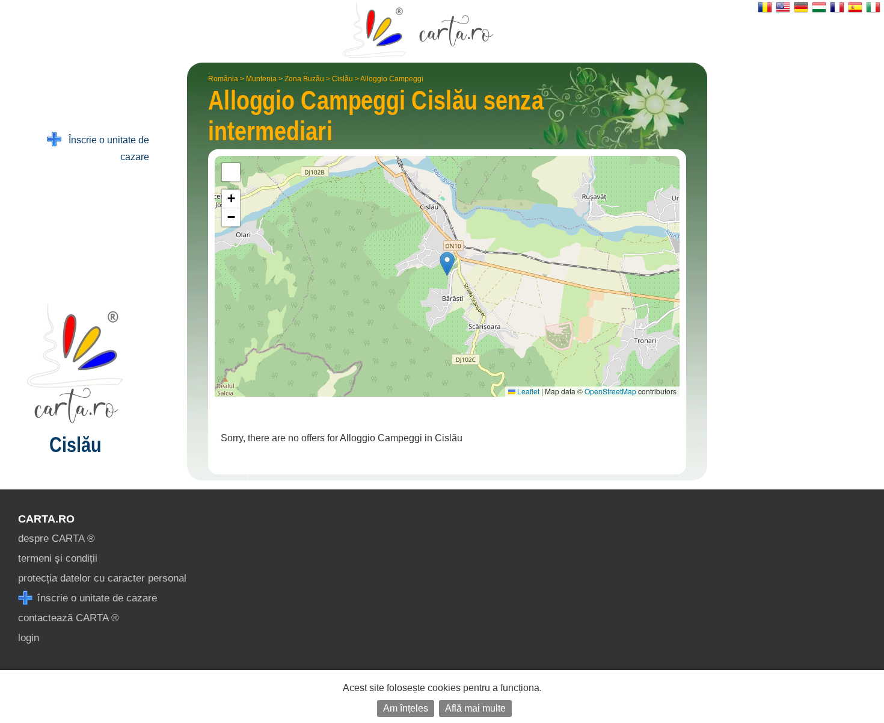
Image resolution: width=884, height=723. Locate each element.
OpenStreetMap (610, 391)
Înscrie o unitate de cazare (105, 148)
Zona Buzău (304, 79)
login (28, 638)
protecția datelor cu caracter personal (102, 578)
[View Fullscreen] (231, 172)
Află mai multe (475, 708)
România (223, 79)
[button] (447, 264)
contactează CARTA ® (68, 618)
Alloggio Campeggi (391, 79)
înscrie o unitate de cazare (95, 598)
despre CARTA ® (56, 538)
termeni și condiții (57, 558)
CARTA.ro (46, 519)
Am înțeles (405, 708)
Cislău (342, 79)
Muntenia (261, 79)
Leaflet (527, 391)
